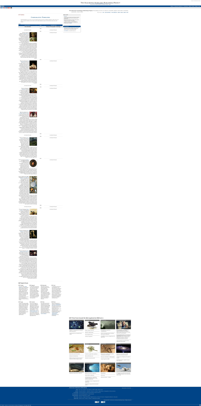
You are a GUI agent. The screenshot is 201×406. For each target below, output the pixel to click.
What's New (192, 6)
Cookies (90, 398)
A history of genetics (88, 336)
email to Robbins (43, 313)
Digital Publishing (86, 396)
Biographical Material (109, 396)
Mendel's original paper (34, 310)
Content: (76, 391)
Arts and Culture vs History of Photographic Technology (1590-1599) (20, 405)
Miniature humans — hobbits (106, 377)
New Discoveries (98, 392)
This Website (89, 389)
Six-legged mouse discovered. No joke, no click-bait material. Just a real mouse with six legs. (124, 374)
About (172, 6)
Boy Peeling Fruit (25, 61)
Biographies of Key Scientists (110, 391)
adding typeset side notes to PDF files (56, 305)
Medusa (28, 159)
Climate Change (72, 363)
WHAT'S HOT (126, 12)
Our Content (83, 389)
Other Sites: (76, 396)
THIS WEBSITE (114, 12)
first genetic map (34, 311)
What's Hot (197, 6)
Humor (89, 395)
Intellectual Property (96, 398)
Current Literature (82, 392)
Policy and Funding (90, 392)
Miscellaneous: (75, 395)
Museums (116, 396)
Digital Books (101, 391)
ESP (103, 12)
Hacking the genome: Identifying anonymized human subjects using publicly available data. (91, 378)
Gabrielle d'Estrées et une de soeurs (24, 113)
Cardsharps (24, 89)
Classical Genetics (178, 6)
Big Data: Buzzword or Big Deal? (90, 373)
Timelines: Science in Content (92, 391)
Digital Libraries (94, 396)
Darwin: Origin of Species (89, 330)
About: (77, 389)
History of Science (100, 396)
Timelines (186, 6)
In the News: (76, 392)
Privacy (86, 398)
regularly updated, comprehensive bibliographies (55, 313)
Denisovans (103, 375)
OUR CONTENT (108, 12)
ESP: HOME (2, 405)
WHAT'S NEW (120, 12)
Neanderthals (103, 373)
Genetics (81, 396)
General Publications (83, 395)
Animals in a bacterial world (90, 358)
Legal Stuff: (76, 398)
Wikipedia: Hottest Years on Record (75, 373)
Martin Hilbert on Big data (89, 375)
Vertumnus (25, 33)
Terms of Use (81, 398)
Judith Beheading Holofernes (24, 251)
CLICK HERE (66, 30)
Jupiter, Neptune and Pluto (24, 178)
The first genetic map (89, 334)
